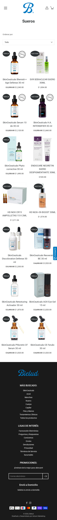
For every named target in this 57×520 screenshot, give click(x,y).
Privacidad (28, 448)
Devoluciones (28, 445)
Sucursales (28, 455)
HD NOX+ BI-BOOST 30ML (42, 212)
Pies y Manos (28, 411)
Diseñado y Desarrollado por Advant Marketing (28, 516)
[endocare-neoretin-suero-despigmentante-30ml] (42, 149)
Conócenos (28, 438)
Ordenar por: (8, 34)
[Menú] (5, 8)
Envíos (28, 441)
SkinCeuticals (28, 390)
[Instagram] (30, 503)
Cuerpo (29, 404)
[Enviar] (45, 476)
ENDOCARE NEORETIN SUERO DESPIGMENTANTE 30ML (42, 169)
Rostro (28, 401)
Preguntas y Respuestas (29, 434)
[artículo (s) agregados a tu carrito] (52, 8)
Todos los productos (28, 418)
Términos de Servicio (28, 451)
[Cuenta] (47, 8)
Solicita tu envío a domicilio (28, 490)
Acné (29, 394)
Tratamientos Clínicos (28, 414)
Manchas (28, 397)
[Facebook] (27, 503)
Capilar (28, 408)
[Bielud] (28, 8)
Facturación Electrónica (28, 431)
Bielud (31, 514)
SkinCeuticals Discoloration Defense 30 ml (14, 258)
